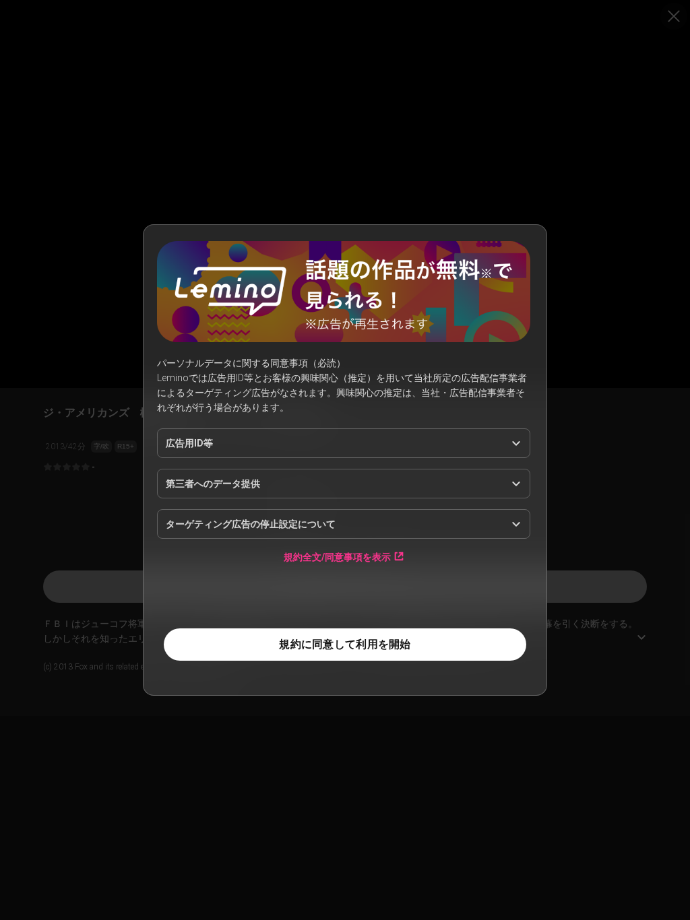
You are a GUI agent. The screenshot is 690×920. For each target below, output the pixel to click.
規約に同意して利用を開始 (344, 644)
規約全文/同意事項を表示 (337, 557)
